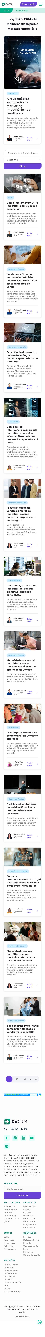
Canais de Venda (31, 1255)
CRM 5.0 (8, 1212)
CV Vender (9, 1267)
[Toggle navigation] (41, 4)
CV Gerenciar (10, 1273)
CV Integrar (9, 1276)
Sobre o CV (9, 1206)
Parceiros (28, 1252)
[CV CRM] (7, 4)
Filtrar (22, 166)
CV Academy (10, 1215)
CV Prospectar (11, 1264)
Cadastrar (22, 1195)
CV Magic (8, 1279)
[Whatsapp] (40, 1322)
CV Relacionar (11, 1270)
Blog (25, 1249)
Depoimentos (11, 1209)
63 (35, 1079)
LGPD (6, 1237)
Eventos (27, 1237)
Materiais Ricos (31, 1240)
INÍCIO (6, 10)
